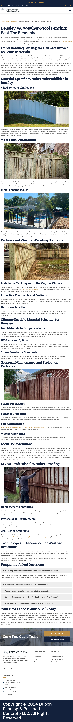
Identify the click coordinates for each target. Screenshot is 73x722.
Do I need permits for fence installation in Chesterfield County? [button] (31, 597)
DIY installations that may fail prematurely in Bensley (29, 537)
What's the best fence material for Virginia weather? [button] (27, 584)
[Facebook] (65, 5)
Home (3, 21)
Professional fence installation (32, 289)
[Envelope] (70, 5)
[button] (70, 10)
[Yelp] (68, 5)
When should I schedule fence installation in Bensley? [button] (27, 591)
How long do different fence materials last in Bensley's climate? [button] (31, 570)
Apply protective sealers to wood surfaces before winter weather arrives (23, 428)
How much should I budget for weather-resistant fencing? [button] (29, 603)
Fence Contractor (11, 21)
